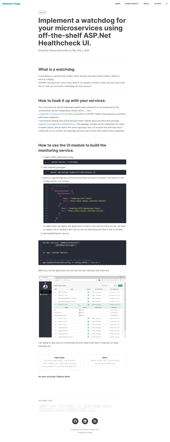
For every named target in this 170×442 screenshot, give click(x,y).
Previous (59, 362)
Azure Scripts (132, 4)
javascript (107, 406)
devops (97, 406)
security (92, 410)
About (146, 4)
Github (157, 4)
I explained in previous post (51, 114)
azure (61, 406)
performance (72, 410)
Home (117, 4)
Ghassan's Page (11, 3)
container (70, 406)
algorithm (43, 406)
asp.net (42, 12)
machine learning (46, 410)
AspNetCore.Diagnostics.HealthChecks (56, 124)
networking (60, 410)
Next (105, 361)
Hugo (90, 432)
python (82, 410)
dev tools (87, 406)
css (79, 406)
